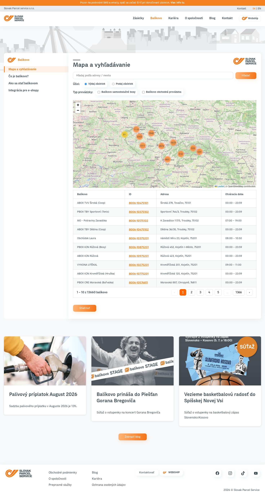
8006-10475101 (138, 203)
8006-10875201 (139, 247)
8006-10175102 (138, 220)
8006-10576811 (138, 282)
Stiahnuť (84, 308)
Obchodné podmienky (63, 472)
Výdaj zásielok (96, 84)
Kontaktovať (146, 472)
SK (254, 8)
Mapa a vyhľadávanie (22, 69)
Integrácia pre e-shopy (23, 90)
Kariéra (173, 18)
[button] (193, 148)
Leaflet (220, 186)
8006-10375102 (139, 212)
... (227, 292)
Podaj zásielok (124, 84)
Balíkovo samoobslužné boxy (118, 92)
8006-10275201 (139, 265)
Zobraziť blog (132, 436)
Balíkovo (156, 18)
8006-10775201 (139, 274)
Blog (212, 18)
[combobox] (153, 75)
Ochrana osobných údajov (109, 484)
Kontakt (241, 8)
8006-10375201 (139, 238)
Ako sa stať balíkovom (23, 83)
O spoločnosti (194, 18)
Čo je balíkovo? (18, 76)
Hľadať (246, 75)
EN (259, 8)
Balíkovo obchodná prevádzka (163, 92)
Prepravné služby (60, 484)
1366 (239, 292)
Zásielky (138, 18)
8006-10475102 (139, 229)
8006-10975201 (139, 256)
